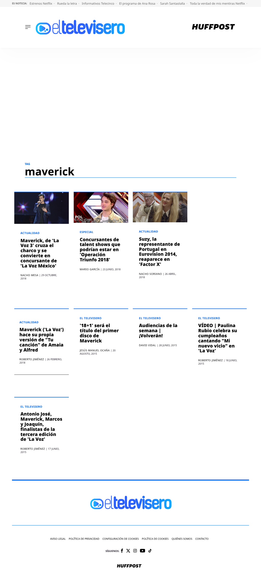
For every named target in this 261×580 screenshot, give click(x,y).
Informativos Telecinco (98, 3)
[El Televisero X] (128, 551)
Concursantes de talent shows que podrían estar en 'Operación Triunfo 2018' (100, 250)
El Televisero (91, 318)
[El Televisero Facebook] (122, 551)
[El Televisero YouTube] (142, 551)
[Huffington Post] (213, 27)
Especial (87, 232)
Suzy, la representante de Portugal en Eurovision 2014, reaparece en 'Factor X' (159, 251)
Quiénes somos (182, 538)
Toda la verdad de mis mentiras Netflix (218, 3)
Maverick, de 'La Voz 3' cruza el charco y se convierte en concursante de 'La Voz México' (39, 253)
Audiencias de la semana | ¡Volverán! (158, 331)
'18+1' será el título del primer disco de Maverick (99, 333)
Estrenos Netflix (41, 3)
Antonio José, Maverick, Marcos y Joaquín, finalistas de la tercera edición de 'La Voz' (41, 426)
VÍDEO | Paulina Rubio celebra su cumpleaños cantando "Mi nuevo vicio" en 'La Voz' (217, 338)
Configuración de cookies (120, 538)
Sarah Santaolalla (173, 3)
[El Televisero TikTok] (150, 551)
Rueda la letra (67, 3)
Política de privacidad (84, 538)
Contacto (201, 538)
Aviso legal (58, 538)
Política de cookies (155, 538)
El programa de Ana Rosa (137, 3)
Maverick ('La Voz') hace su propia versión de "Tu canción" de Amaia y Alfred (41, 340)
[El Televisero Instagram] (135, 551)
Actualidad (30, 233)
